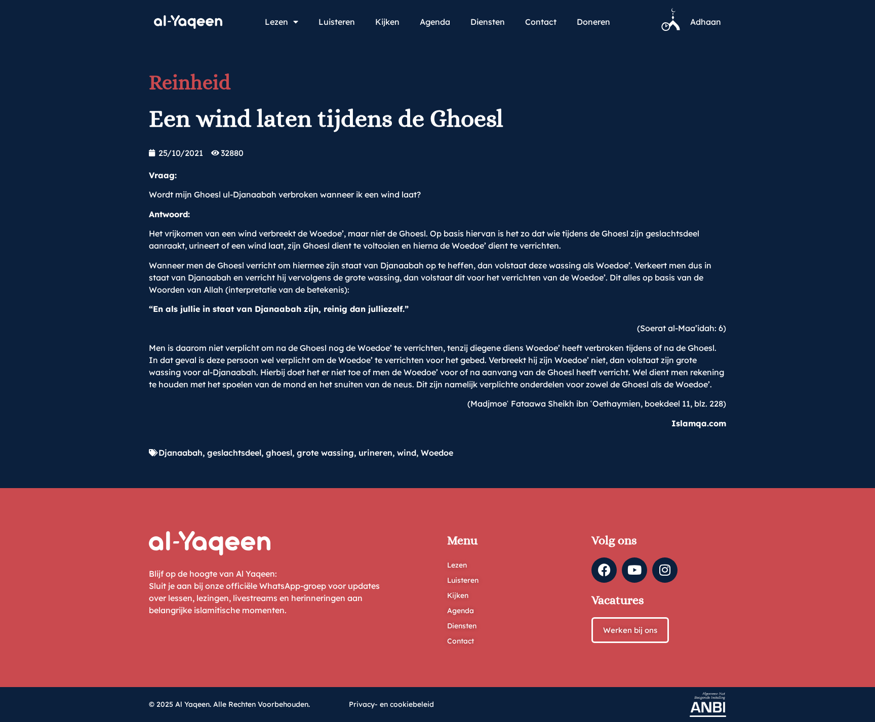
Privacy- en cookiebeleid (391, 704)
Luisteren (337, 22)
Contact (540, 22)
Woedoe (437, 453)
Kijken (387, 22)
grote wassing (325, 453)
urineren (375, 453)
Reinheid (189, 82)
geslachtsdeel (234, 453)
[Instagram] (665, 570)
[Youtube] (634, 570)
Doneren (593, 22)
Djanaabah (180, 453)
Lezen (276, 22)
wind (406, 453)
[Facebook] (604, 570)
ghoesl (279, 453)
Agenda (435, 22)
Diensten (487, 22)
